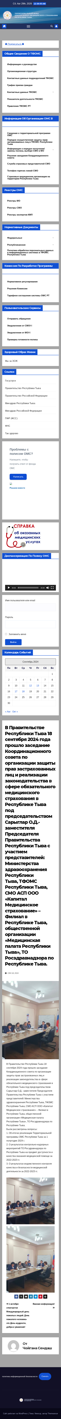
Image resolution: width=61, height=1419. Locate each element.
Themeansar (53, 1413)
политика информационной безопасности (19, 1376)
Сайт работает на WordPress (15, 1413)
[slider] (28, 587)
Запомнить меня (17, 634)
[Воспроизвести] (8, 587)
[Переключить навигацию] (28, 26)
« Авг (8, 711)
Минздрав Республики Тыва (20, 403)
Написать (18, 477)
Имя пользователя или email (20, 600)
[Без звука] (47, 587)
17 (16, 691)
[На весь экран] (52, 587)
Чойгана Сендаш (37, 1348)
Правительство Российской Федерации (26, 396)
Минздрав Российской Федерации (23, 411)
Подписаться (14, 44)
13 (37, 685)
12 (30, 685)
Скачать (45, 1376)
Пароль (9, 617)
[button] (52, 26)
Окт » (15, 711)
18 (23, 691)
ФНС (7, 426)
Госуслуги (10, 380)
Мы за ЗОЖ (11, 361)
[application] (30, 576)
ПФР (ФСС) (11, 418)
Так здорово (11, 433)
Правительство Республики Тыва (23, 388)
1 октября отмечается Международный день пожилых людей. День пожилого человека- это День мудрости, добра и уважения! (17, 1315)
